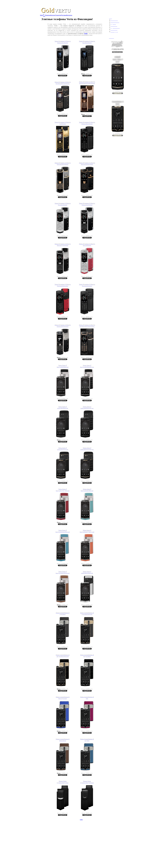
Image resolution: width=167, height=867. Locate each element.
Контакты (69, 15)
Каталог (53, 15)
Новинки (48, 15)
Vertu (85, 33)
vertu (81, 819)
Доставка (63, 15)
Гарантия (58, 15)
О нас (44, 15)
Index (41, 15)
